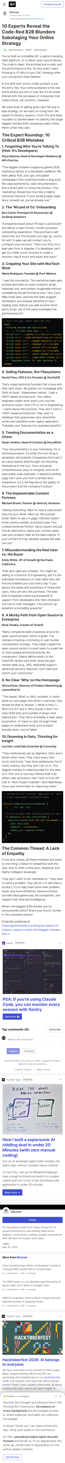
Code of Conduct (23, 1069)
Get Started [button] (12, 1457)
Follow (32, 1219)
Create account (52, 4)
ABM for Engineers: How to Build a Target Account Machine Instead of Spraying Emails (31, 1301)
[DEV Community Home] (12, 4)
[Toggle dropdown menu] (60, 943)
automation (16, 49)
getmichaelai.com (36, 19)
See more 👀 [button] (12, 1016)
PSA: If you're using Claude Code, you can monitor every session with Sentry (31, 1004)
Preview (29, 1051)
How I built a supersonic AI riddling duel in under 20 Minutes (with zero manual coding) (28, 1147)
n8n (29, 49)
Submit (13, 1051)
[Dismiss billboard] (60, 1396)
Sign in (21, 1064)
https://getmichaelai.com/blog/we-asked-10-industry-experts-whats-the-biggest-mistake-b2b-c (31, 929)
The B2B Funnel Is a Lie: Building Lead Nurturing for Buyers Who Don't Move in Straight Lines (31, 1285)
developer (40, 49)
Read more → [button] (12, 1192)
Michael (14, 12)
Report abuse (43, 1069)
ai (4, 49)
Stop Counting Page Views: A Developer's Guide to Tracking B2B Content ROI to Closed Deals (31, 1269)
